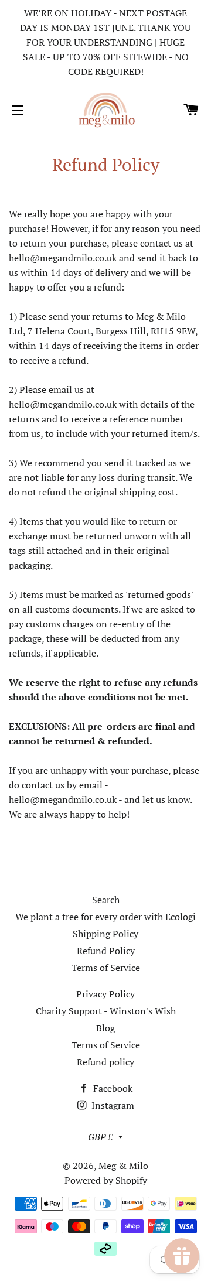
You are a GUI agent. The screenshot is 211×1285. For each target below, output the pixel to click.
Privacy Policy (105, 993)
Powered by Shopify (105, 1180)
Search (106, 899)
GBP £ (100, 1136)
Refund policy (105, 1061)
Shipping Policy (105, 933)
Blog (105, 1027)
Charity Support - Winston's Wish (106, 1010)
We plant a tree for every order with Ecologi (105, 916)
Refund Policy (106, 950)
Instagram (111, 1105)
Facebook (111, 1088)
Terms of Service (106, 967)
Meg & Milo (123, 1165)
